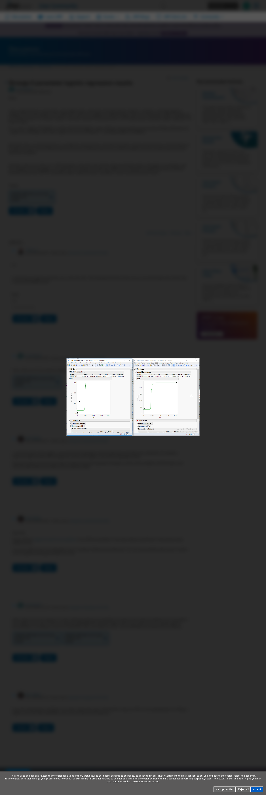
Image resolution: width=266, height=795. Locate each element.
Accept (257, 789)
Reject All (243, 789)
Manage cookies (225, 789)
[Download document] (191, 396)
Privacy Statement (167, 775)
